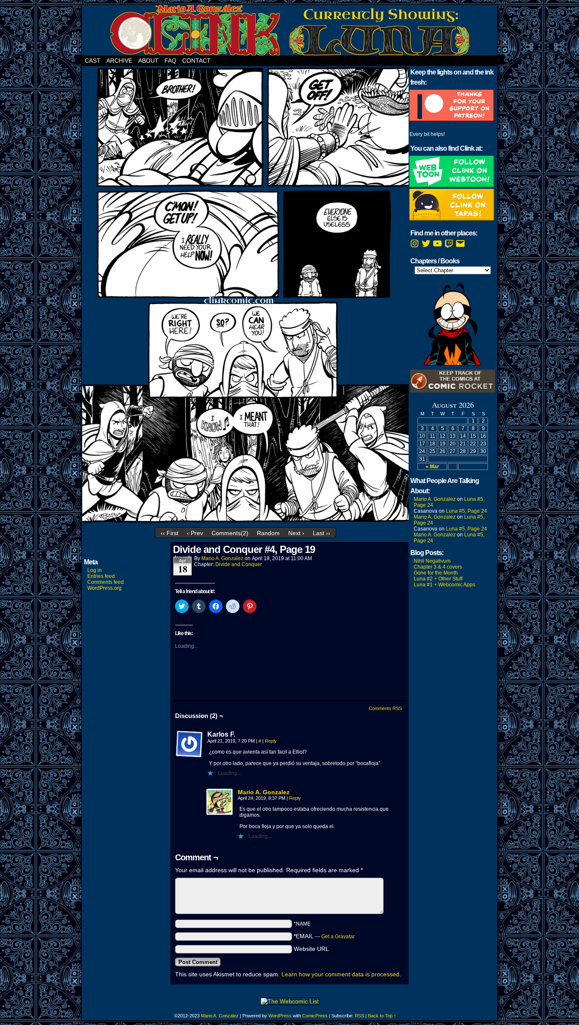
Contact (196, 60)
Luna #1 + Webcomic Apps (444, 585)
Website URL (311, 948)
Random (268, 533)
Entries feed (101, 576)
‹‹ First (169, 533)
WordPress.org (104, 588)
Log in (94, 570)
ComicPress (315, 1015)
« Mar (432, 467)
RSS (359, 1015)
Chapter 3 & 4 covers (438, 567)
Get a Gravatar (338, 936)
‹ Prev (195, 533)
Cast (92, 60)
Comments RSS (385, 708)
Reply (271, 740)
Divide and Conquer (238, 564)
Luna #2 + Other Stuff (438, 579)
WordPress (280, 1015)
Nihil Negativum (432, 561)
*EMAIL (324, 936)
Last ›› (321, 533)
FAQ (170, 60)
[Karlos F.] (189, 744)
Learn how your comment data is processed (340, 974)
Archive (119, 60)
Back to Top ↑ (382, 1015)
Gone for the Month (436, 573)
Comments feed (105, 582)
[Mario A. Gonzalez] (220, 813)
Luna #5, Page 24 (466, 511)
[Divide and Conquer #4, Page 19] (245, 521)
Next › (296, 533)
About (148, 60)
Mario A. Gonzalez (222, 558)
